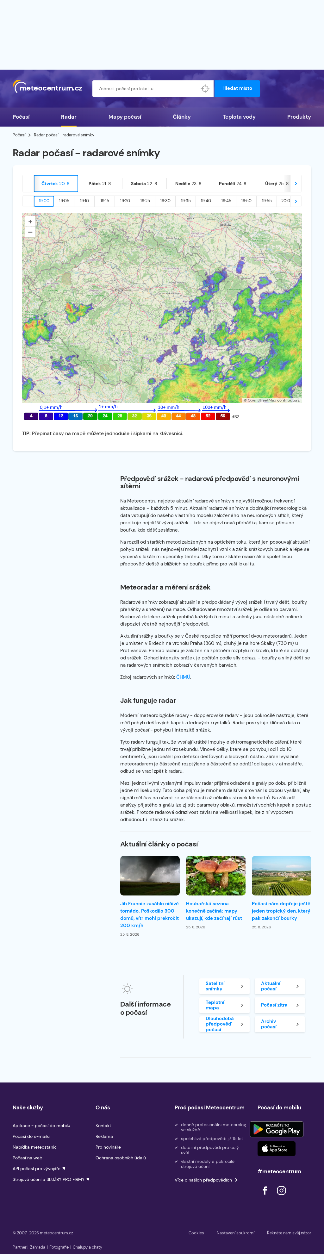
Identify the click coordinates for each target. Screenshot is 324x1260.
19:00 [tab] (44, 200)
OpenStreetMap (262, 400)
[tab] (56, 183)
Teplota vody (239, 116)
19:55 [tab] (267, 200)
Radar (69, 116)
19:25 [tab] (145, 200)
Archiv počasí (269, 1024)
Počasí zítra (274, 1005)
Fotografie (59, 1247)
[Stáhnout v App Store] (277, 1148)
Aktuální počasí (270, 986)
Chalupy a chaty (87, 1247)
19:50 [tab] (246, 200)
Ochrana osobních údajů (121, 1158)
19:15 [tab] (105, 200)
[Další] (296, 183)
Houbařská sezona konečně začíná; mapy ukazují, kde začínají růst (214, 911)
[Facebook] (265, 1196)
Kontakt (103, 1125)
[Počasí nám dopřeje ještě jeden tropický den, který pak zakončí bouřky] (281, 875)
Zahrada (37, 1247)
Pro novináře (108, 1147)
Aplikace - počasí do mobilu (41, 1125)
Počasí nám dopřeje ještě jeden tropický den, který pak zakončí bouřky (281, 911)
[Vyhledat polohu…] (205, 88)
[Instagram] (281, 1196)
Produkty (299, 116)
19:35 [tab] (186, 200)
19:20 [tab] (125, 200)
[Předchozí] (28, 183)
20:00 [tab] (287, 200)
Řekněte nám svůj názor (289, 1233)
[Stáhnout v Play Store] (277, 1129)
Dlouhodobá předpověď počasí (220, 1024)
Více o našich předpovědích (203, 1180)
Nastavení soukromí (235, 1233)
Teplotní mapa (215, 1005)
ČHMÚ (183, 677)
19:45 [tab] (226, 200)
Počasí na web (27, 1158)
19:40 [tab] (206, 200)
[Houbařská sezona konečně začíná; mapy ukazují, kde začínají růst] (216, 875)
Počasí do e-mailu (31, 1136)
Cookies (196, 1233)
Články (182, 116)
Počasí (21, 116)
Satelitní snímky (215, 986)
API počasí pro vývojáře (36, 1168)
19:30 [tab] (165, 200)
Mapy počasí (125, 116)
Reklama (104, 1136)
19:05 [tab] (64, 200)
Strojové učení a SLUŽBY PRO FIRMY (48, 1179)
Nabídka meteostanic (35, 1147)
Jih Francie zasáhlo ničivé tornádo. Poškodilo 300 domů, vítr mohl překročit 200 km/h (149, 915)
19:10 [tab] (84, 200)
